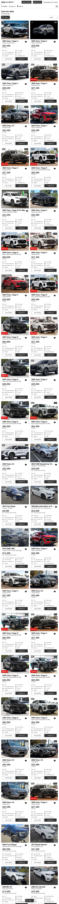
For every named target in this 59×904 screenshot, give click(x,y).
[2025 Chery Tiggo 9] (44, 156)
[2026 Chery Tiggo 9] (15, 410)
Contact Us (21, 59)
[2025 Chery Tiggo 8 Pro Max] (15, 199)
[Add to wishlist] (26, 42)
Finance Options (26, 2)
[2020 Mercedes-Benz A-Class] (44, 495)
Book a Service (37, 2)
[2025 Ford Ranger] (15, 833)
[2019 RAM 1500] (15, 537)
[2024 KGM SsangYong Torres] (44, 453)
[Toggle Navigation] (57, 6)
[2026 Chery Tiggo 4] (44, 72)
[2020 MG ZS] (15, 875)
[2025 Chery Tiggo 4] (15, 30)
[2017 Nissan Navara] (44, 833)
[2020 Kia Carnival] (44, 875)
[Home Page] (7, 2)
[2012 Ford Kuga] (15, 495)
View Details (8, 59)
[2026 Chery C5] (15, 453)
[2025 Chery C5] (15, 114)
